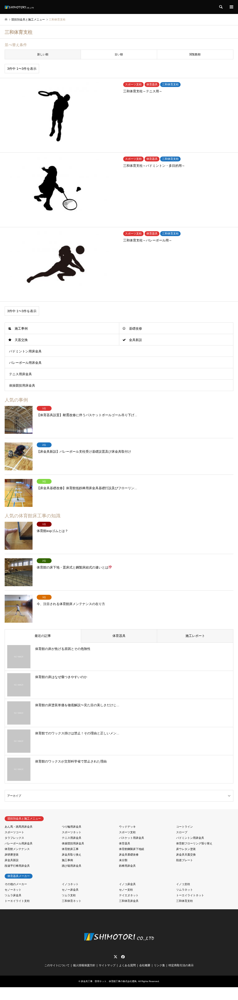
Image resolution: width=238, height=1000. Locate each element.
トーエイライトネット (190, 895)
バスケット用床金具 (131, 837)
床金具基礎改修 (129, 854)
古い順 (119, 54)
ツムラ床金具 (13, 895)
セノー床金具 (70, 889)
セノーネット (13, 889)
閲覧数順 (195, 54)
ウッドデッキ (127, 826)
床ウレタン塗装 (186, 849)
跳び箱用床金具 (71, 865)
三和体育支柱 (184, 901)
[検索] (221, 7)
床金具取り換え (71, 854)
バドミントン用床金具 (25, 351)
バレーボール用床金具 (25, 363)
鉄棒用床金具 (127, 865)
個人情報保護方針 (84, 965)
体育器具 (124, 843)
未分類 (123, 860)
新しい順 (42, 54)
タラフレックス (14, 837)
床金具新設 (12, 860)
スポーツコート (14, 832)
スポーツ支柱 (127, 832)
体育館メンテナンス (17, 849)
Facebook (122, 956)
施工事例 (21, 328)
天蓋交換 (21, 340)
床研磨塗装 (12, 854)
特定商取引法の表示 (181, 965)
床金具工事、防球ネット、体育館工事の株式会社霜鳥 (109, 981)
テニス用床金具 (20, 374)
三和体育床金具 (129, 901)
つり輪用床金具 (71, 826)
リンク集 (159, 965)
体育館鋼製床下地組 (131, 849)
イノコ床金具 (127, 884)
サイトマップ (107, 965)
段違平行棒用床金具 (17, 865)
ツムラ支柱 (69, 895)
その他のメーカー (16, 884)
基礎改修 (135, 328)
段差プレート (184, 860)
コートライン (184, 826)
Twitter (115, 956)
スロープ (181, 832)
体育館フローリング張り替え (194, 843)
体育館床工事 (70, 849)
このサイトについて (56, 965)
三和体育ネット (71, 901)
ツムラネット (184, 889)
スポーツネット (71, 832)
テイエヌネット (129, 895)
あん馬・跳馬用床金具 (19, 826)
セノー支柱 (126, 889)
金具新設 (135, 340)
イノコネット (70, 884)
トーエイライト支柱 (17, 901)
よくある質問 (127, 965)
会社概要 (144, 965)
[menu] (231, 7)
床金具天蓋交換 (186, 854)
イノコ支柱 (183, 884)
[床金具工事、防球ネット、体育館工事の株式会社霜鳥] (19, 7)
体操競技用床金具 (22, 385)
